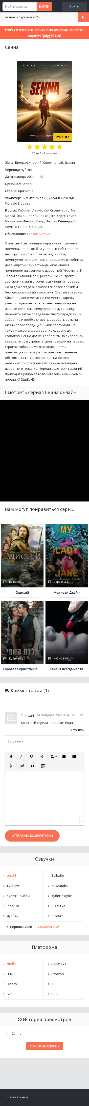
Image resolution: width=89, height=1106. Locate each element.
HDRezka (58, 906)
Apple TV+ (58, 963)
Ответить (77, 730)
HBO (10, 974)
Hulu (54, 994)
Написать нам (17, 1097)
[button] (10, 756)
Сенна (17, 1033)
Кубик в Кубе (61, 896)
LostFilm (13, 875)
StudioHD (28, 379)
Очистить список (44, 1046)
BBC (54, 984)
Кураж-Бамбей (18, 896)
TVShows (14, 885)
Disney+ (13, 984)
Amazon (57, 974)
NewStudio (59, 885)
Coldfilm (57, 916)
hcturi (29, 715)
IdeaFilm (13, 906)
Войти (74, 6)
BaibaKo (57, 875)
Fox (9, 994)
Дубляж (26, 169)
